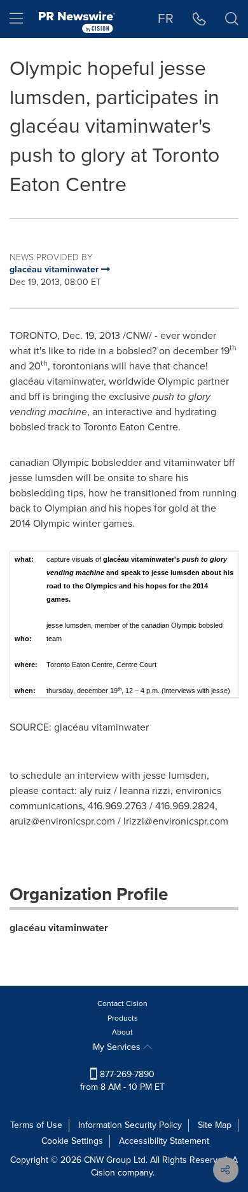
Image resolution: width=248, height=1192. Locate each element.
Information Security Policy (130, 1125)
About (122, 1032)
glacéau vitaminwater (59, 927)
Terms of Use (36, 1125)
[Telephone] (199, 19)
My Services (118, 1047)
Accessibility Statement (164, 1141)
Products (122, 1018)
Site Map (214, 1125)
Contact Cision (122, 1003)
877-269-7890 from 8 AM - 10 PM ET (122, 1081)
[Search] (232, 19)
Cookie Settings (72, 1141)
